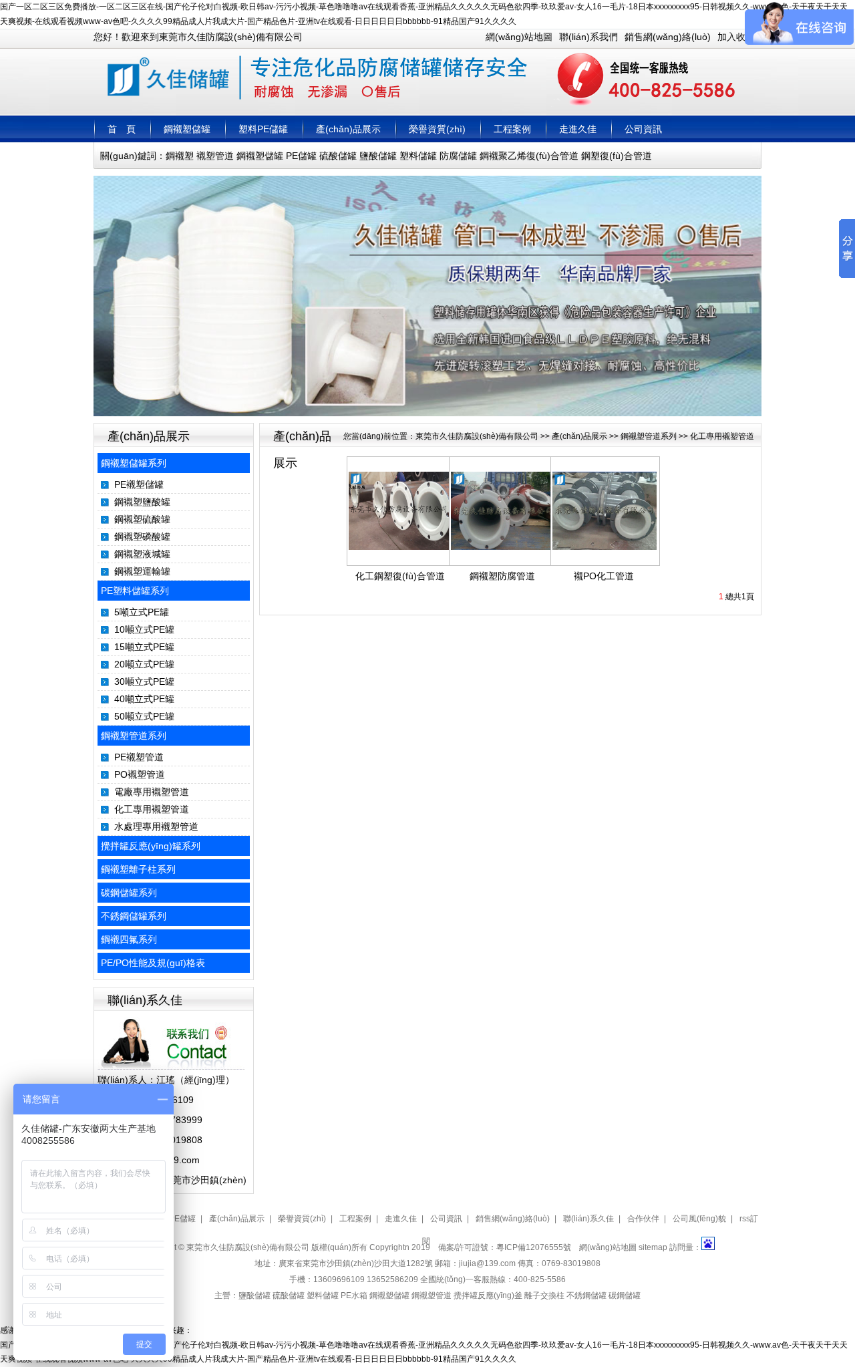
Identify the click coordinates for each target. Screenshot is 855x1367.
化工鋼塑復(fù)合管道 (400, 576)
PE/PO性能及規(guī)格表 (153, 962)
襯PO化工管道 (604, 576)
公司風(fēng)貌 (699, 1218)
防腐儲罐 (458, 155)
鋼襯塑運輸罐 (142, 571)
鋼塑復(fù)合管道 (616, 155)
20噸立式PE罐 (144, 664)
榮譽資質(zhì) (437, 129)
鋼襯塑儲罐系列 (133, 463)
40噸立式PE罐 (144, 699)
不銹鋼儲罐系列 (133, 916)
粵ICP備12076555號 (533, 1247)
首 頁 (122, 129)
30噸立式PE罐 (144, 681)
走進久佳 (577, 129)
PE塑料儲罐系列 (135, 590)
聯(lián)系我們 (588, 36)
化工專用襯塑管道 (151, 809)
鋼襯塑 (180, 155)
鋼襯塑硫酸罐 (142, 519)
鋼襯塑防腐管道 (502, 576)
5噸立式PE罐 (141, 612)
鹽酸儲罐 (378, 155)
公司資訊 (643, 129)
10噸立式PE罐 (144, 629)
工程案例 (512, 129)
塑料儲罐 (418, 155)
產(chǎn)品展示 (348, 129)
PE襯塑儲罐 (139, 484)
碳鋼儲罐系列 (129, 892)
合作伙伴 (643, 1218)
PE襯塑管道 (139, 757)
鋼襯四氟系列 (129, 939)
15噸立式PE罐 (144, 646)
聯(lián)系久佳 (588, 1218)
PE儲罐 (301, 155)
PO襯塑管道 (139, 774)
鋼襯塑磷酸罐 (142, 536)
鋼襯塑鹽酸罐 (142, 501)
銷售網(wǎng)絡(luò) (668, 36)
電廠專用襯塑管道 (151, 791)
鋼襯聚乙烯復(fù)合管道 (529, 155)
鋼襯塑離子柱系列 (138, 869)
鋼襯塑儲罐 (187, 129)
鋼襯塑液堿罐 (142, 554)
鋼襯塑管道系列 (133, 735)
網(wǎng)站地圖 (519, 36)
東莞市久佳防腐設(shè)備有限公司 (476, 436)
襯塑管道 (215, 155)
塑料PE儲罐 (263, 129)
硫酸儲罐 (338, 155)
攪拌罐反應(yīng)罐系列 (150, 846)
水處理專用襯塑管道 (156, 826)
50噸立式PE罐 (144, 716)
